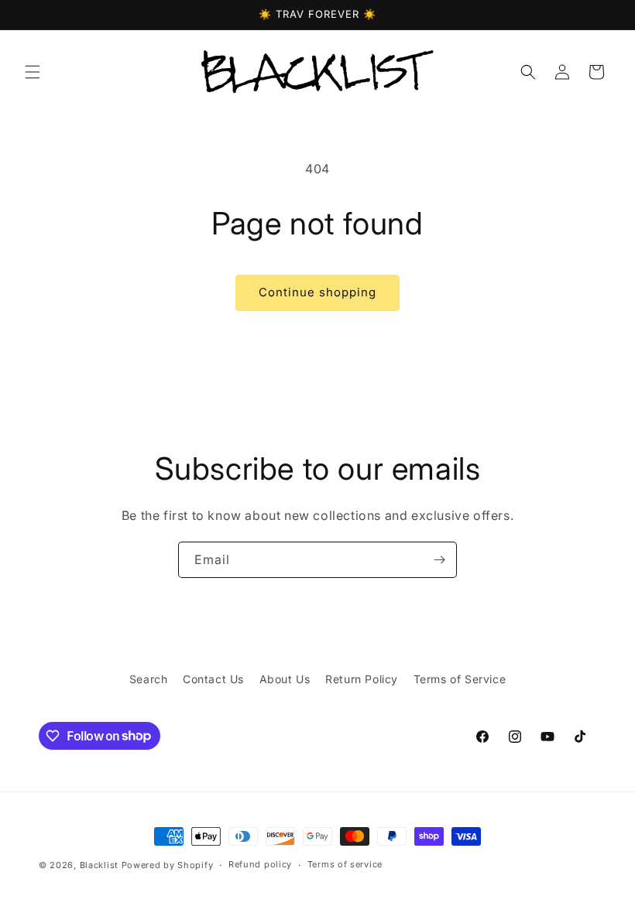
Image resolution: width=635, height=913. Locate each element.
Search (148, 679)
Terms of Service (460, 679)
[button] (32, 72)
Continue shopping (317, 292)
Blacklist (99, 865)
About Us (285, 679)
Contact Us (213, 679)
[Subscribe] (439, 560)
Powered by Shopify (168, 865)
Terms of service (345, 864)
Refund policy (260, 864)
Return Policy (361, 679)
